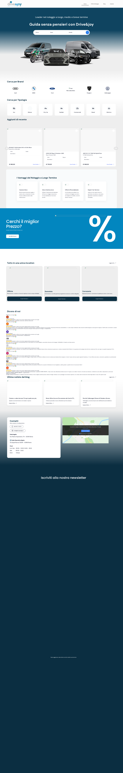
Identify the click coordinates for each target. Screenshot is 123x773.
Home (85, 3)
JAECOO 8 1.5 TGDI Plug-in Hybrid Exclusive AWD (96, 153)
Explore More (12, 403)
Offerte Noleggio (95, 3)
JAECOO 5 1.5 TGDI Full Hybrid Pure (18, 153)
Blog (104, 3)
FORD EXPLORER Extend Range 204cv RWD (57, 147)
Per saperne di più (102, 374)
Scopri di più (85, 428)
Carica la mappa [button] (85, 430)
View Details (36, 164)
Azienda (112, 3)
